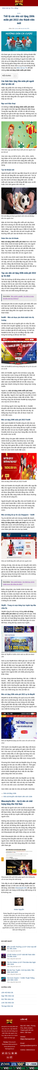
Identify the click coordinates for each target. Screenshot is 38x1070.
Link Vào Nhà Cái (7, 1003)
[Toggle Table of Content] (14, 75)
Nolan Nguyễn (25, 28)
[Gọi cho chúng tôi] (9, 1053)
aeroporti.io (4, 1026)
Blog (16, 8)
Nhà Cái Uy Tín (7, 8)
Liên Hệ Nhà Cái (7, 992)
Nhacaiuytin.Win (21, 888)
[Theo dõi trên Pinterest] (12, 1053)
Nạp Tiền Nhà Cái (7, 996)
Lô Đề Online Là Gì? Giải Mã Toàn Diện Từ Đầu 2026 (21, 955)
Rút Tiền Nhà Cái (7, 999)
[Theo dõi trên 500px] (8, 1057)
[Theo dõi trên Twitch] (11, 1057)
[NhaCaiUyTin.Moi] (19, 3)
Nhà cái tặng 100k (9, 793)
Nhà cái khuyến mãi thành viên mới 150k (17, 796)
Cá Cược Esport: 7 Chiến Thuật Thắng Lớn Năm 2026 (20, 979)
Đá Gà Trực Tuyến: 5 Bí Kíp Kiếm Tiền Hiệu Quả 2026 (20, 971)
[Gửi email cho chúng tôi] (6, 1053)
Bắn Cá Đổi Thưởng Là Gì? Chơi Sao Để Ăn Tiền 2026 (21, 948)
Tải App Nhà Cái (7, 1006)
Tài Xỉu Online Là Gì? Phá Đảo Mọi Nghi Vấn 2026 (21, 963)
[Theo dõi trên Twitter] (3, 1053)
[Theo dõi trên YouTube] (15, 1053)
